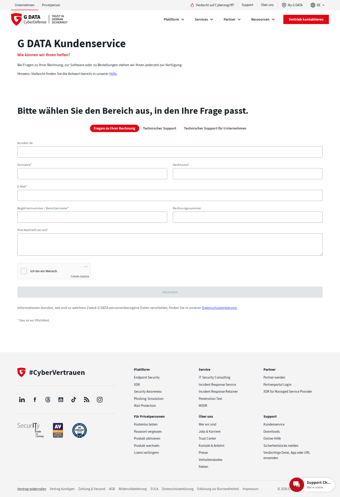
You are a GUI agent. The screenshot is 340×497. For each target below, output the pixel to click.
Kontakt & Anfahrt (211, 445)
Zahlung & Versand (91, 489)
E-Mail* (22, 186)
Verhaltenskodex (211, 459)
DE (319, 5)
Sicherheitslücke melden (280, 445)
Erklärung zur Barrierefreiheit (218, 489)
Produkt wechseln (146, 445)
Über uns (267, 5)
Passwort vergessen (148, 431)
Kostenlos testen (146, 424)
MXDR (203, 405)
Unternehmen (24, 5)
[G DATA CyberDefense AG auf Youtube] (61, 399)
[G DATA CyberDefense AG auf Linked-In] (22, 399)
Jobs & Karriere (209, 431)
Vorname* (24, 164)
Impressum (250, 489)
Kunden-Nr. (25, 143)
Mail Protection (145, 405)
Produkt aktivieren (147, 438)
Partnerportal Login (277, 384)
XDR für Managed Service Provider (287, 391)
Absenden (170, 292)
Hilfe (113, 73)
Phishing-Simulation (149, 398)
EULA (154, 489)
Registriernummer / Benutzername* (43, 208)
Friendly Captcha (80, 276)
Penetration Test (210, 398)
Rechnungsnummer (187, 208)
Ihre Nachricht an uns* (32, 230)
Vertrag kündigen (62, 489)
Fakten (203, 466)
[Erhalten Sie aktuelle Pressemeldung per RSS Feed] (87, 399)
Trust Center (207, 438)
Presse (203, 452)
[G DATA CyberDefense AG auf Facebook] (35, 399)
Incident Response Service (217, 384)
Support (247, 5)
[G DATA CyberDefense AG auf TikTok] (74, 399)
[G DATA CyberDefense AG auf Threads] (48, 399)
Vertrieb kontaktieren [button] (306, 19)
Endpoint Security (147, 377)
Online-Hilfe (272, 438)
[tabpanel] (170, 232)
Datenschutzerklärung (219, 308)
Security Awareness (148, 391)
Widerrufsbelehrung (133, 489)
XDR (137, 384)
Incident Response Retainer (218, 391)
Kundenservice (273, 424)
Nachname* (181, 164)
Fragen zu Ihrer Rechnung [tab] (115, 128)
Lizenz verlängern (146, 452)
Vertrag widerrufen (31, 489)
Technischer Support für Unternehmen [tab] (215, 128)
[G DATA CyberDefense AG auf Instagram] (99, 399)
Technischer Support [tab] (159, 128)
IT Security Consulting (214, 377)
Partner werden (274, 377)
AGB (112, 489)
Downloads (271, 431)
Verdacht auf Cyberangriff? (215, 5)
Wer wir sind (207, 424)
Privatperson (51, 5)
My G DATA (295, 5)
